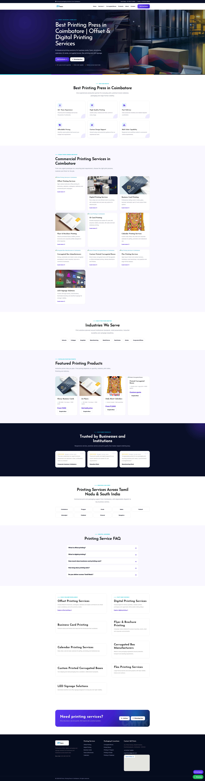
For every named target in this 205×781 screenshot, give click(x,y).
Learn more (60, 191)
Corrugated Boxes (111, 6)
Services (100, 6)
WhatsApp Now (78, 59)
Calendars (86, 755)
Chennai (102, 515)
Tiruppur (83, 509)
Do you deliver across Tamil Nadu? (80, 574)
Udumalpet (64, 515)
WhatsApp (199, 776)
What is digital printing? (77, 554)
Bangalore (121, 515)
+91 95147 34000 (128, 750)
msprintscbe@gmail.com (130, 753)
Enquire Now (62, 411)
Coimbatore (64, 509)
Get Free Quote (143, 6)
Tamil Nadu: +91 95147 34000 (128, 1)
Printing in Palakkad (109, 755)
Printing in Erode (108, 752)
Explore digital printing (120, 610)
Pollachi (140, 509)
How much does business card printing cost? (84, 561)
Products (120, 6)
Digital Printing (87, 747)
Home (94, 6)
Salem (121, 509)
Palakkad (83, 515)
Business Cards (88, 750)
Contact (133, 6)
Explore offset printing (64, 610)
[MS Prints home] (61, 6)
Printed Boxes (107, 747)
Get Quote (199, 772)
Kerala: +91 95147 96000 (143, 1)
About (127, 6)
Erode (102, 509)
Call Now (125, 718)
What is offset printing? (77, 547)
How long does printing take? (79, 568)
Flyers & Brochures (88, 752)
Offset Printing (87, 744)
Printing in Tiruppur (109, 750)
